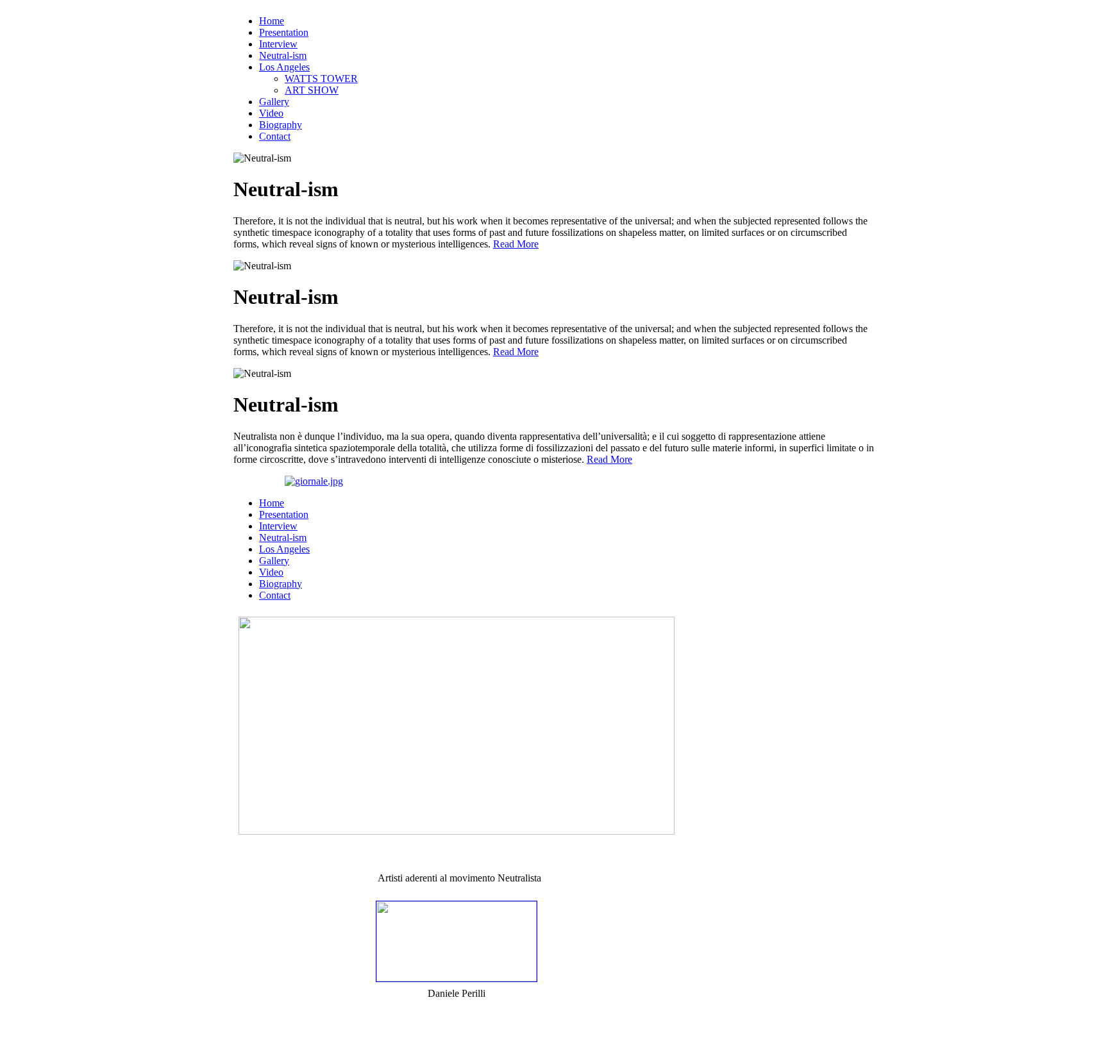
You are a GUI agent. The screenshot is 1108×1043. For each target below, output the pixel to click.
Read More (516, 243)
